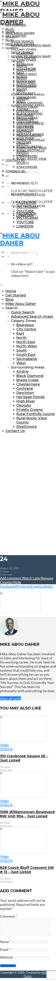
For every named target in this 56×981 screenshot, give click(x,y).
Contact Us (15, 160)
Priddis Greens (29, 146)
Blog (9, 29)
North (21, 76)
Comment (8, 916)
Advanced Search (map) (31, 56)
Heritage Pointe (30, 134)
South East (25, 93)
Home (10, 31)
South (21, 89)
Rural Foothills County (35, 414)
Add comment (10, 578)
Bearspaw (25, 64)
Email (5, 949)
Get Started (15, 35)
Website (6, 957)
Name (5, 942)
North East (26, 81)
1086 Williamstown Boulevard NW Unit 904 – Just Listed (27, 814)
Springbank (26, 97)
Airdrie (22, 109)
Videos (6, 749)
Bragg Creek (27, 117)
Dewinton (25, 130)
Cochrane (24, 126)
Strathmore (26, 167)
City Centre (26, 68)
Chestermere (27, 122)
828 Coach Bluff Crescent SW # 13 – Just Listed (27, 869)
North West (26, 74)
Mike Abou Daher (19, 33)
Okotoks (23, 142)
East (20, 72)
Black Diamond (29, 102)
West (20, 101)
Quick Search (22, 41)
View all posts (10, 698)
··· (6, 164)
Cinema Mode (10, 582)
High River (25, 138)
